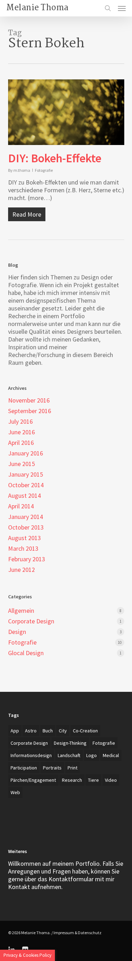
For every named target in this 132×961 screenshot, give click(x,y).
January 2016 (25, 453)
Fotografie (44, 170)
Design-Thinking (70, 743)
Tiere (93, 780)
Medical (111, 755)
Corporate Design (31, 621)
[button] (122, 8)
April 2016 (21, 443)
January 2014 (25, 517)
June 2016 (21, 432)
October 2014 (26, 485)
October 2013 (26, 527)
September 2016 (29, 411)
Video (111, 780)
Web (15, 792)
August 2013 (24, 538)
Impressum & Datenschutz (77, 932)
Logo (91, 755)
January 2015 (25, 474)
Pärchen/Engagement (33, 780)
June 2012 (21, 570)
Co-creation (85, 730)
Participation (24, 767)
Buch (48, 730)
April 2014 (21, 506)
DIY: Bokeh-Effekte (54, 158)
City (63, 730)
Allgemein (21, 611)
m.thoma (21, 170)
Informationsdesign (31, 755)
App (15, 730)
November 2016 (29, 400)
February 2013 (26, 559)
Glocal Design (26, 653)
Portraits (52, 767)
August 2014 (24, 496)
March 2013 (23, 548)
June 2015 (21, 464)
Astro (31, 730)
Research (72, 780)
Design (17, 632)
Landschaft (69, 755)
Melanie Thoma (37, 8)
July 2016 (20, 421)
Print (72, 767)
